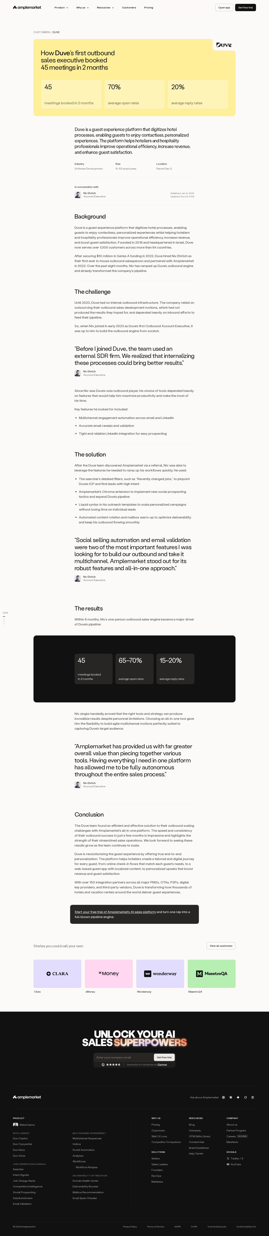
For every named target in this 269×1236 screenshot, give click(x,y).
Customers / (43, 32)
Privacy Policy (130, 1226)
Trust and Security (217, 1226)
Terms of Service (155, 1226)
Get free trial (245, 7)
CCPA (194, 1226)
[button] (7, 616)
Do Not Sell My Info (246, 1226)
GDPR (177, 1226)
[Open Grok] (245, 1097)
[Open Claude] (230, 1097)
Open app (224, 7)
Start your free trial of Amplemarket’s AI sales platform (115, 912)
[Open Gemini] (238, 1097)
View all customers (221, 945)
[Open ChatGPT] (223, 1097)
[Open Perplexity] (252, 1097)
